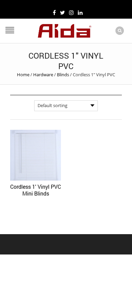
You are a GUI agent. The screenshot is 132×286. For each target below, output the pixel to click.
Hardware (43, 75)
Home (23, 75)
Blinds (63, 75)
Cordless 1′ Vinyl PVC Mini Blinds (35, 190)
